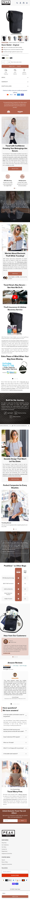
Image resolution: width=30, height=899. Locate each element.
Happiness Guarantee (7, 853)
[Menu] (26, 3)
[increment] (9, 62)
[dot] (14, 188)
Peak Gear (17, 889)
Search (3, 860)
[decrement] (3, 62)
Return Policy (5, 862)
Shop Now (4, 842)
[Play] (15, 297)
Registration (4, 851)
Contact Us (4, 849)
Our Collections (5, 844)
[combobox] (15, 893)
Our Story (4, 847)
